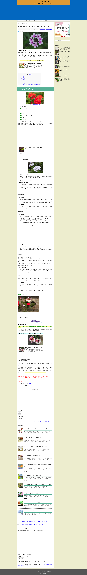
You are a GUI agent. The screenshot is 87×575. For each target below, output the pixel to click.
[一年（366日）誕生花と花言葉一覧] (20, 512)
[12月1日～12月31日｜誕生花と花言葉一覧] (20, 439)
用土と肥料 (23, 79)
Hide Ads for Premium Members (27, 20)
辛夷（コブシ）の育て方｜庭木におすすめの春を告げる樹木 (36, 446)
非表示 (30, 74)
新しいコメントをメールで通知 (25, 554)
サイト (19, 550)
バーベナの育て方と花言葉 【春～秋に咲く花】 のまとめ (30, 84)
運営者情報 (45, 20)
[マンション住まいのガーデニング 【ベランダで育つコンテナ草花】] (20, 485)
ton (51, 421)
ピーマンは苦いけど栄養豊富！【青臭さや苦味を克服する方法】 (64, 79)
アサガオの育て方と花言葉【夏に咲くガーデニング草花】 (35, 428)
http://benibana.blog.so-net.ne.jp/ (36, 104)
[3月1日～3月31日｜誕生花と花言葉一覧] (20, 457)
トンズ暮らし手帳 (43, 1)
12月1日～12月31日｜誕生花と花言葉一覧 (32, 437)
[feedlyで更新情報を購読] (19, 418)
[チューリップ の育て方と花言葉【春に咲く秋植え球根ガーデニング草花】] (20, 466)
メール (19, 546)
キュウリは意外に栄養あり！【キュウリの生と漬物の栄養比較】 (64, 75)
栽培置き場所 (23, 78)
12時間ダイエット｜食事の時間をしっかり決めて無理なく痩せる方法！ (64, 57)
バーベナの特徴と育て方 (23, 76)
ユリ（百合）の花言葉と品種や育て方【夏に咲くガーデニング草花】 (32, 524)
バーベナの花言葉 (23, 83)
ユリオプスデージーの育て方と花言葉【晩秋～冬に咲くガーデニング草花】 (33, 521)
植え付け (22, 80)
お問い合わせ (35, 20)
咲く (39, 421)
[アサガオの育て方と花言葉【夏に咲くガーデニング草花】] (20, 430)
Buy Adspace (19, 20)
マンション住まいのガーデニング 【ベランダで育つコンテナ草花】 (37, 484)
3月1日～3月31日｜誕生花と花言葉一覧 (32, 455)
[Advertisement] (43, 13)
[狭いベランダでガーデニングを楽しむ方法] (20, 476)
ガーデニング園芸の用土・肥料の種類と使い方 (33, 502)
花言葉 (50, 29)
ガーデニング (42, 29)
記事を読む (25, 451)
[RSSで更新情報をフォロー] (21, 418)
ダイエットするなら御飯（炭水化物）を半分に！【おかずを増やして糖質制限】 (64, 48)
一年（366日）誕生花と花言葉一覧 (31, 510)
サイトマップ (41, 20)
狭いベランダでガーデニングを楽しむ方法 (32, 475)
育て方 (43, 421)
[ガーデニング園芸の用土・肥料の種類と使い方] (20, 503)
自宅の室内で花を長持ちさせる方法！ (31, 493)
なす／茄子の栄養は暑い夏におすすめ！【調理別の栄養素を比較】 (64, 66)
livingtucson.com (21, 68)
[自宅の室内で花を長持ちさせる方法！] (20, 494)
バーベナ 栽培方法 (23, 77)
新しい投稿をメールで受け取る (25, 556)
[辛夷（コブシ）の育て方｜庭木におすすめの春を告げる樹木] (20, 448)
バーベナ (47, 29)
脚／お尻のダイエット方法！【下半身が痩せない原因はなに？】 (64, 61)
